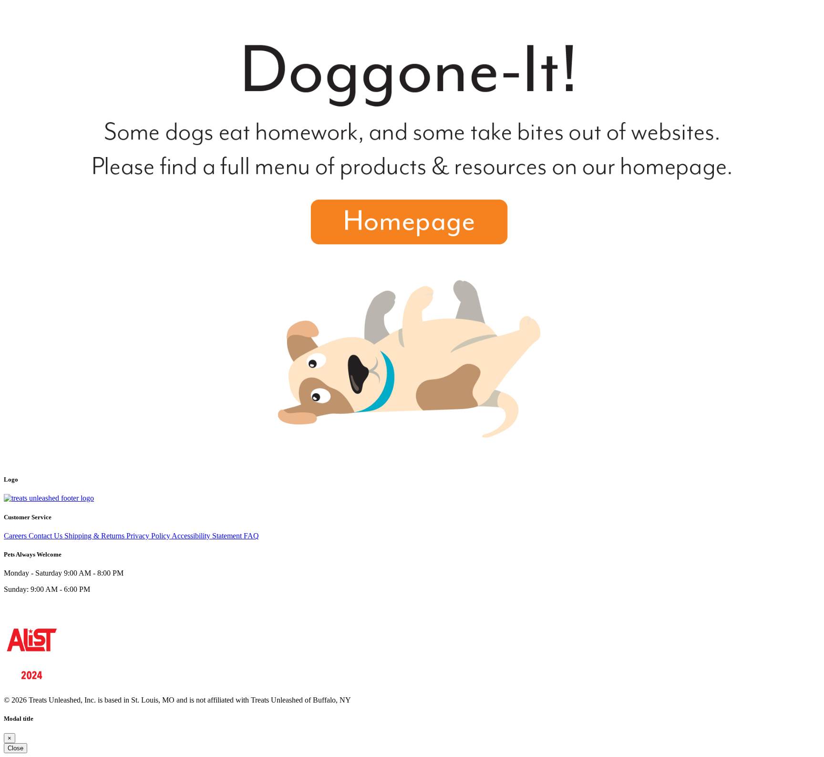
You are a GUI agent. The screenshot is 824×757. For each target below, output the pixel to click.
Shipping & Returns (95, 536)
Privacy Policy (149, 536)
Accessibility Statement (208, 536)
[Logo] (49, 498)
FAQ (251, 536)
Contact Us (46, 536)
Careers (16, 536)
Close (15, 748)
